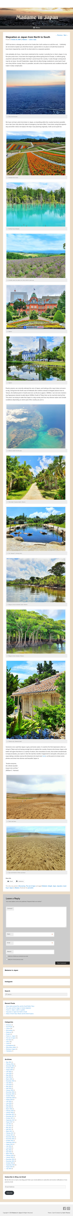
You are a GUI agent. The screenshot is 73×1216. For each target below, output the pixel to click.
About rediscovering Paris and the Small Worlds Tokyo (20, 1006)
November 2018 (10, 1094)
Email (8, 942)
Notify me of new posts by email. (15, 959)
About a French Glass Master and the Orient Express (20, 1013)
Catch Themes (66, 1212)
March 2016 (9, 1153)
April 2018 (8, 1107)
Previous (59, 35)
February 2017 (10, 1133)
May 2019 (8, 1086)
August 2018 (9, 1099)
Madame (24, 39)
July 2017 (8, 1123)
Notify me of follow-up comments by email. (18, 956)
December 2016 (10, 1137)
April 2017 (8, 1129)
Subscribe (9, 1193)
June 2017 (8, 1125)
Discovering (22, 886)
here (44, 756)
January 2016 (9, 1157)
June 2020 (8, 1073)
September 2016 (10, 1142)
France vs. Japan (10, 1036)
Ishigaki (50, 886)
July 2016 (8, 1146)
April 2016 (8, 1151)
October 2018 (9, 1095)
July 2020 (8, 1071)
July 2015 (8, 1168)
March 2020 (9, 1079)
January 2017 (9, 1135)
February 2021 (10, 1064)
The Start (8, 1039)
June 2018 (8, 1103)
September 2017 (10, 1120)
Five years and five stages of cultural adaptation (18, 1008)
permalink (30, 888)
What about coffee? (11, 1047)
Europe (8, 1034)
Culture (8, 1028)
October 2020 (9, 1067)
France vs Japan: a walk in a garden (15, 1010)
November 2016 (10, 1138)
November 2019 (10, 1081)
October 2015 (9, 1163)
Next (66, 35)
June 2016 (8, 1148)
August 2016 (9, 1144)
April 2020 (8, 1077)
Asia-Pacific (9, 1026)
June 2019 (8, 1084)
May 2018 (8, 1105)
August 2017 (9, 1122)
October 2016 (9, 1140)
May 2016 (8, 1150)
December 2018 (10, 1092)
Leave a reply (32, 39)
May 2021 (8, 1062)
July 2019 (8, 1082)
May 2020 (8, 1075)
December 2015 (10, 1159)
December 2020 (10, 1066)
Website (9, 951)
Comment (10, 908)
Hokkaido (44, 886)
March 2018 (9, 1109)
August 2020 (9, 1069)
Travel (7, 1043)
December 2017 (10, 1114)
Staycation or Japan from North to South (16, 1011)
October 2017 (9, 1118)
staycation (59, 886)
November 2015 (10, 1161)
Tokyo (7, 1041)
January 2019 (9, 1090)
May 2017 (8, 1127)
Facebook (64, 1208)
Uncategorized (10, 1045)
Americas (8, 1025)
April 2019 (8, 1088)
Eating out (8, 1032)
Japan (54, 886)
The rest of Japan (31, 886)
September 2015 (10, 1165)
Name (8, 934)
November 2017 (10, 1116)
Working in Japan (10, 1049)
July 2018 (8, 1101)
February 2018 (10, 1110)
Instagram (68, 1208)
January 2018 (9, 1112)
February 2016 (10, 1155)
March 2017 (9, 1131)
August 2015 (9, 1166)
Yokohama (9, 1051)
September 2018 (10, 1097)
